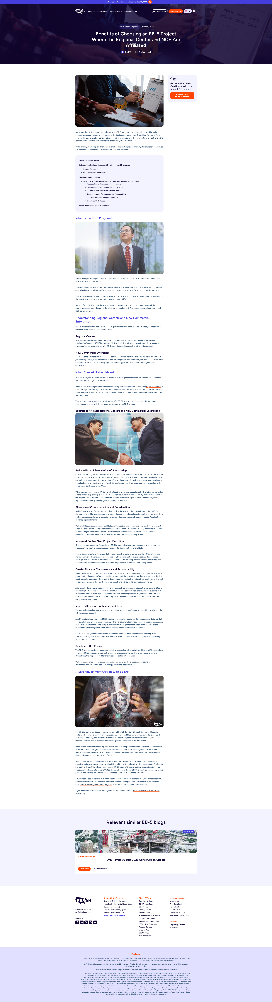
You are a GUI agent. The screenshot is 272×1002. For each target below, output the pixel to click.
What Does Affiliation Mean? (90, 177)
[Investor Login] (154, 11)
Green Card (141, 135)
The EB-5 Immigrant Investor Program (91, 287)
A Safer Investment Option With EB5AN (94, 206)
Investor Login (161, 11)
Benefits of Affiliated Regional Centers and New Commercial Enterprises (111, 181)
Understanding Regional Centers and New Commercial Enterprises (104, 165)
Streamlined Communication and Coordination (105, 187)
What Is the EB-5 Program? (89, 160)
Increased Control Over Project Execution (103, 191)
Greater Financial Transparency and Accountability (106, 194)
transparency (156, 573)
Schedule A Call (176, 11)
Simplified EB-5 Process (96, 201)
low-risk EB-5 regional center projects (96, 784)
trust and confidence (128, 610)
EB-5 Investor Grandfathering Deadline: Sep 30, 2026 (127, 2)
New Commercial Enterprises (94, 173)
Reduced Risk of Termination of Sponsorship (104, 184)
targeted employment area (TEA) (113, 299)
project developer (153, 386)
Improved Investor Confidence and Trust (102, 197)
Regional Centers (89, 169)
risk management (146, 764)
